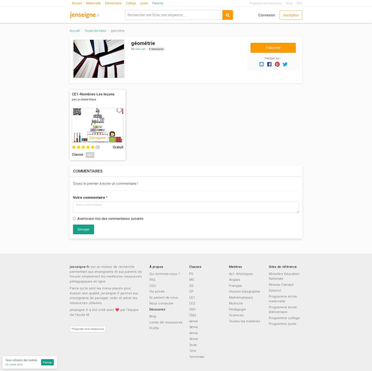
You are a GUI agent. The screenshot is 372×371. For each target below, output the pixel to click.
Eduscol (275, 290)
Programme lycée (283, 324)
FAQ (299, 3)
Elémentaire (113, 3)
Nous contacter (161, 303)
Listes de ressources (166, 322)
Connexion (266, 14)
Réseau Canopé (281, 285)
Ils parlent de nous (163, 298)
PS (191, 274)
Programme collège (284, 318)
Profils (154, 328)
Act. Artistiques (241, 274)
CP (191, 291)
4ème (193, 333)
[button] (261, 64)
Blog (289, 3)
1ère (192, 351)
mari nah (140, 49)
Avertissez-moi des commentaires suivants (110, 219)
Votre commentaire (89, 198)
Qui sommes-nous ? (164, 274)
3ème (193, 339)
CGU (152, 286)
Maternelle (93, 3)
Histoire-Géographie (244, 291)
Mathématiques (241, 298)
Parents (157, 3)
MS (191, 280)
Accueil (77, 3)
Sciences (236, 315)
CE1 (192, 298)
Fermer (47, 362)
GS (191, 286)
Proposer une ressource (266, 3)
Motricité (236, 303)
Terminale (197, 357)
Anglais (234, 280)
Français (235, 286)
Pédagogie (237, 309)
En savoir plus (14, 364)
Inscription (291, 14)
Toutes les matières (244, 321)
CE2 (192, 303)
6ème (193, 321)
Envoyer (84, 229)
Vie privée (157, 291)
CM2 (192, 315)
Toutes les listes (95, 31)
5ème (193, 327)
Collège (131, 3)
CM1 (192, 309)
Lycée (144, 3)
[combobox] (173, 15)
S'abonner (273, 48)
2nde (193, 345)
